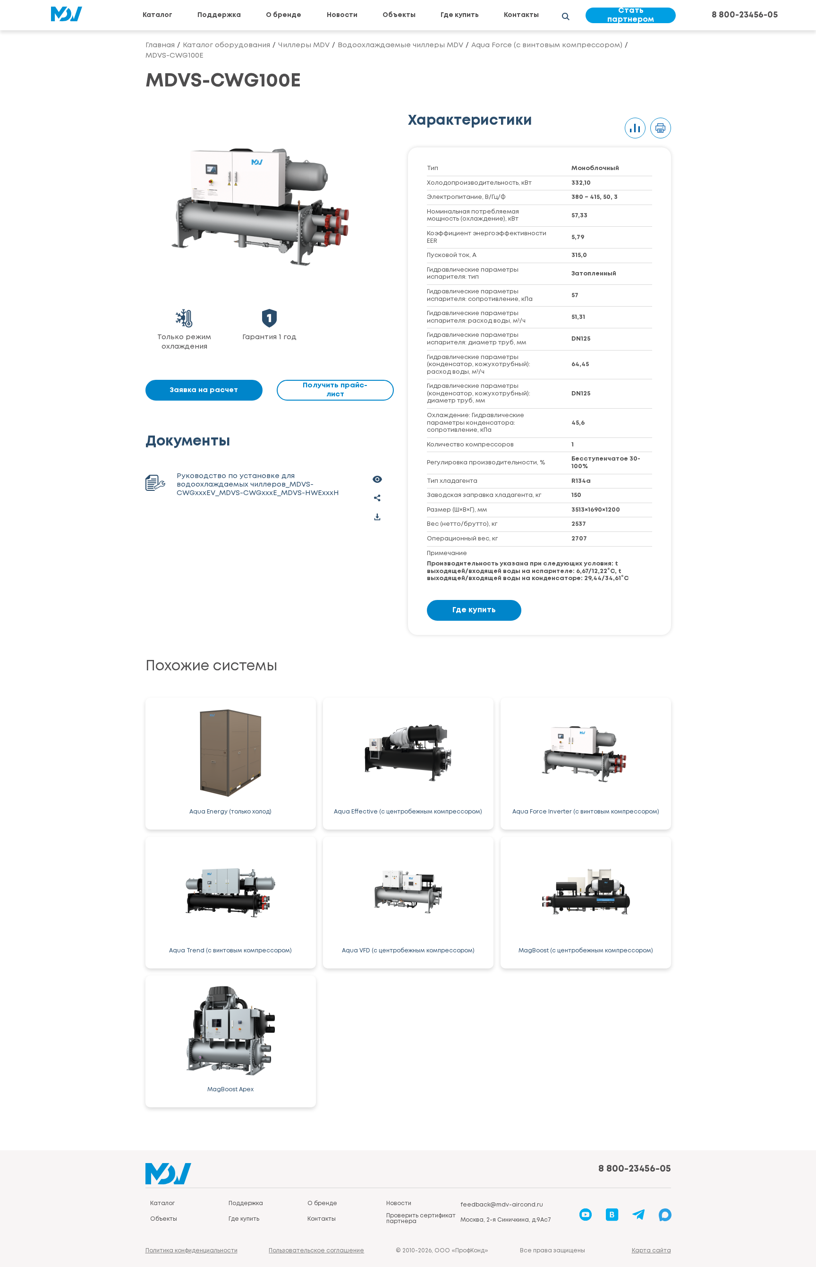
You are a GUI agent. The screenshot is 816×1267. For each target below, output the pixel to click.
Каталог (157, 15)
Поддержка (219, 15)
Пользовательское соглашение (316, 1250)
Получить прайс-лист (335, 390)
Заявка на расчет (204, 390)
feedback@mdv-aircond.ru (501, 1204)
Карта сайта (651, 1250)
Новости (342, 15)
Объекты (399, 15)
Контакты (521, 15)
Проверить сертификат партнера (421, 1218)
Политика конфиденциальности (191, 1250)
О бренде (283, 15)
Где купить (460, 15)
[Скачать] (377, 517)
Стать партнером (630, 15)
